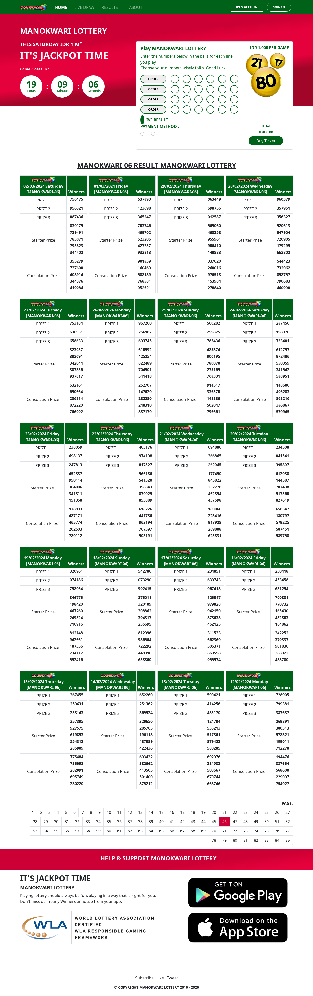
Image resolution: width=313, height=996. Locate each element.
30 (56, 821)
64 (151, 831)
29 (46, 821)
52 (287, 821)
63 (140, 831)
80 (235, 840)
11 (119, 812)
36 (119, 821)
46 (224, 821)
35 (109, 821)
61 (119, 831)
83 (266, 840)
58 (88, 831)
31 (67, 821)
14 (151, 812)
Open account (247, 7)
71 (224, 831)
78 (214, 840)
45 (214, 821)
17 (182, 812)
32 (77, 821)
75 (266, 831)
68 (193, 831)
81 (245, 840)
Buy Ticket (266, 141)
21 (224, 812)
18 (193, 812)
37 (130, 821)
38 (140, 821)
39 (151, 821)
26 (277, 812)
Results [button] (110, 7)
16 (172, 812)
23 (245, 812)
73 (245, 831)
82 (256, 840)
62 (130, 831)
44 (203, 821)
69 (203, 831)
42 (182, 821)
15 (161, 812)
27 (287, 812)
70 (214, 831)
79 (224, 840)
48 (245, 821)
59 (98, 831)
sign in (279, 7)
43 (193, 821)
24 (256, 812)
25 (266, 812)
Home (61, 7)
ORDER (153, 79)
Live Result (156, 120)
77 (287, 831)
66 (172, 831)
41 (172, 821)
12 (130, 812)
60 (109, 831)
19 (203, 812)
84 (277, 840)
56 (67, 831)
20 (214, 812)
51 (277, 821)
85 (287, 840)
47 (235, 821)
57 (77, 831)
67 (182, 831)
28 (35, 821)
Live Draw (84, 7)
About (135, 7)
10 (109, 812)
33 (88, 821)
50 (266, 821)
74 (256, 831)
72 (235, 831)
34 (98, 821)
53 (35, 831)
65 (161, 831)
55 (56, 831)
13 (140, 812)
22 (235, 812)
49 (256, 821)
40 (161, 821)
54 (46, 831)
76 (277, 831)
